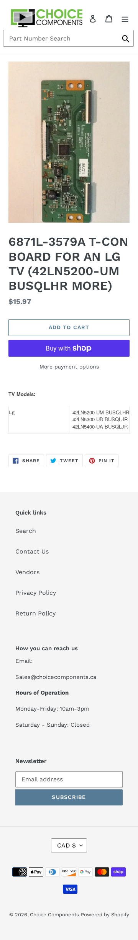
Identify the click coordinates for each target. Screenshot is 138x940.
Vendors (27, 572)
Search (25, 530)
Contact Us (32, 551)
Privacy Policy (35, 592)
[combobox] (68, 38)
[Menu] (125, 18)
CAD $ (66, 845)
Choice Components (54, 914)
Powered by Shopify (105, 914)
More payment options (69, 367)
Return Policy (35, 613)
